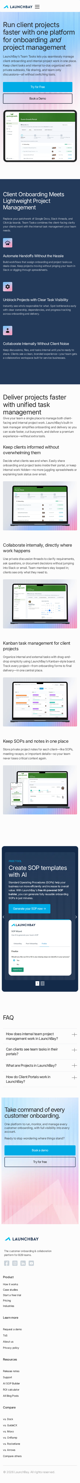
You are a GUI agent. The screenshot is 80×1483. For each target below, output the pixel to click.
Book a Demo (37, 98)
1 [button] (37, 983)
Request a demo (12, 1329)
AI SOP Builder (11, 1383)
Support (7, 1377)
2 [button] (42, 983)
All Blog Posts (11, 1395)
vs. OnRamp (10, 1437)
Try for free (40, 1162)
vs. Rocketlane (11, 1443)
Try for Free (38, 87)
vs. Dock (8, 1419)
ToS (5, 1335)
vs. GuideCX (10, 1425)
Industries (8, 1305)
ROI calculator (11, 1389)
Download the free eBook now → (33, 908)
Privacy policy (11, 1347)
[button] (36, 6)
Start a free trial (12, 1295)
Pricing (7, 1300)
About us (8, 1341)
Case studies (10, 1289)
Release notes (11, 1371)
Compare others (12, 1456)
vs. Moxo (8, 1431)
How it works (10, 1284)
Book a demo (40, 1150)
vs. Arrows (9, 1449)
